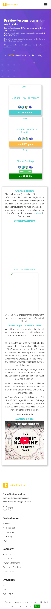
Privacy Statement (11, 563)
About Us (7, 554)
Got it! (37, 606)
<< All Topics (25, 144)
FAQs (5, 541)
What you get (9, 528)
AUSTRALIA (8, 594)
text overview (34, 39)
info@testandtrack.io (15, 494)
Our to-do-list (9, 571)
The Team (7, 558)
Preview (6, 523)
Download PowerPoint (24, 269)
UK (4, 585)
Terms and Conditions (12, 567)
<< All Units (25, 176)
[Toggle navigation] (46, 5)
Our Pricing (7, 536)
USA (5, 589)
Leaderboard (9, 532)
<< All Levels (25, 112)
